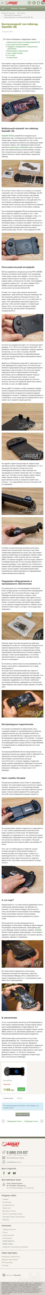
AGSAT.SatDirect (8, 1241)
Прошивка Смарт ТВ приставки (14, 1217)
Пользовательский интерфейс (18, 44)
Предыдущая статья (14, 1121)
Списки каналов (8, 1235)
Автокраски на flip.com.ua (11, 1256)
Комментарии (8, 1098)
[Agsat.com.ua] (11, 3)
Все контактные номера (15, 1158)
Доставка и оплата (9, 1211)
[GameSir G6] (14, 1071)
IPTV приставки (7, 1262)
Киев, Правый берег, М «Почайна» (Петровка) (16, 1184)
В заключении (12, 57)
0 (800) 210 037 (17, 1152)
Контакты (6, 1219)
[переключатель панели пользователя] (38, 3)
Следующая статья (31, 1121)
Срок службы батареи (15, 53)
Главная (5, 1199)
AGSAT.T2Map (8, 1244)
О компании (7, 1202)
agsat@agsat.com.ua (14, 1162)
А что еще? (11, 55)
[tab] (8, 1098)
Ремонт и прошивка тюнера (12, 1214)
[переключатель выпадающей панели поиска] (29, 3)
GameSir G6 (7, 1081)
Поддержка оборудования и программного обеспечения (22, 48)
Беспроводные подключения (17, 51)
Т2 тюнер (5, 1265)
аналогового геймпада (19, 147)
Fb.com (19, 1098)
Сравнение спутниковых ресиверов (15, 1247)
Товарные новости (9, 1229)
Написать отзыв (22, 1114)
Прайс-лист (7, 1208)
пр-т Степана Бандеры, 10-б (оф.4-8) (20, 1188)
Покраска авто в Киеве (10, 1259)
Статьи (5, 1232)
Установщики (7, 1238)
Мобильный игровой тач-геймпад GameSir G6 (23, 42)
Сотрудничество (8, 1205)
